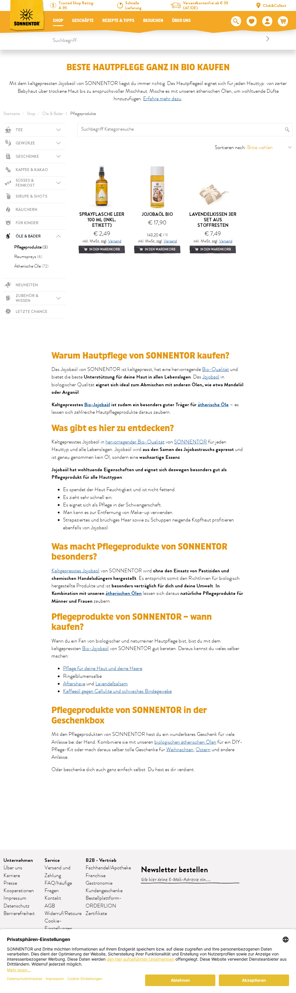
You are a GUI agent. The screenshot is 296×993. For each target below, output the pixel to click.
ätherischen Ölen (124, 593)
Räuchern (26, 209)
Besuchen (153, 20)
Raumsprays (28, 256)
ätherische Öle (213, 404)
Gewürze (25, 143)
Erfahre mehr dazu (162, 98)
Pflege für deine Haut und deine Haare (102, 668)
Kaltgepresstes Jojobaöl (75, 570)
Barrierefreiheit (19, 913)
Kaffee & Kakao (32, 169)
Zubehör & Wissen (27, 298)
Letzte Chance (31, 311)
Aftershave (74, 683)
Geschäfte (83, 20)
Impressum (14, 898)
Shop (58, 20)
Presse (10, 883)
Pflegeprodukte (83, 114)
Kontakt (53, 898)
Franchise (96, 875)
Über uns (181, 20)
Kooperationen (18, 890)
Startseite (11, 114)
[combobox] (162, 38)
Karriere (11, 875)
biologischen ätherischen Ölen (185, 742)
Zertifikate (96, 913)
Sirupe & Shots (31, 196)
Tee (19, 130)
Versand (114, 241)
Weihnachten (179, 749)
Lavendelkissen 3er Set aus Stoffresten (212, 220)
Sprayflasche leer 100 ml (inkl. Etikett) (101, 220)
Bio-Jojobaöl (97, 404)
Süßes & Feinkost (25, 183)
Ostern (203, 749)
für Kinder (27, 223)
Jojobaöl (210, 377)
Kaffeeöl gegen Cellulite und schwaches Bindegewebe (117, 691)
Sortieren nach (230, 147)
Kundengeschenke (104, 890)
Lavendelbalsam (111, 683)
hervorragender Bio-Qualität (135, 442)
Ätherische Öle (31, 266)
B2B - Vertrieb (101, 860)
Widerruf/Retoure (63, 913)
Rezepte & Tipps (118, 20)
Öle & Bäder (52, 114)
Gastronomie (99, 883)
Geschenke (27, 156)
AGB (50, 906)
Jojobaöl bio (157, 214)
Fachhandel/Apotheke (108, 867)
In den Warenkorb (104, 249)
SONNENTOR (190, 442)
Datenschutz (16, 906)
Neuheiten (27, 285)
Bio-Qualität (215, 369)
